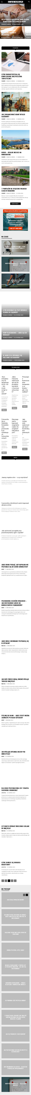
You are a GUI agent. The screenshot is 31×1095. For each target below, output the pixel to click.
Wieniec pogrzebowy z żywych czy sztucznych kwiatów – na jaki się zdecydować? (15, 966)
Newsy (3, 569)
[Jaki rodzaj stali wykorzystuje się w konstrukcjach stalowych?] (25, 416)
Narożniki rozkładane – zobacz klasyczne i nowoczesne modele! (15, 983)
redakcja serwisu (10, 81)
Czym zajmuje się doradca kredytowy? (11, 863)
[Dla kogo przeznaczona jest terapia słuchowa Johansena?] (15, 775)
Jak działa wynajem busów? (15, 900)
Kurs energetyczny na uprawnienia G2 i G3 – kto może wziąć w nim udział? (5, 385)
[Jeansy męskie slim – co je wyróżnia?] (15, 469)
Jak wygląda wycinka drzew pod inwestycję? (13, 753)
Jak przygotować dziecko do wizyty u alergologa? (15, 1051)
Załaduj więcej (14, 203)
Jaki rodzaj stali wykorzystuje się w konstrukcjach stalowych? (25, 426)
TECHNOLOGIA (16, 367)
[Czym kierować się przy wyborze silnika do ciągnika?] (15, 306)
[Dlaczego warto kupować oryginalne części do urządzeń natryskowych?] (15, 416)
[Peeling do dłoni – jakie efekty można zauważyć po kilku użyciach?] (15, 703)
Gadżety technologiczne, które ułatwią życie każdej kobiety (15, 247)
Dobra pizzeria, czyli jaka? (15, 950)
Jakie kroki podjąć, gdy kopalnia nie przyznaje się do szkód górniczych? (15, 566)
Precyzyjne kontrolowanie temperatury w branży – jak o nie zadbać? (25, 384)
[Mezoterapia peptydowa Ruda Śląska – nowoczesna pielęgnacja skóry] (15, 15)
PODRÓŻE (15, 48)
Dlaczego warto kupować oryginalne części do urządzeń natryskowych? (15, 425)
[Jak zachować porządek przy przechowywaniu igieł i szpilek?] (15, 522)
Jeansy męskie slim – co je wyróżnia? (15, 477)
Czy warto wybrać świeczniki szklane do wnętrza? (15, 827)
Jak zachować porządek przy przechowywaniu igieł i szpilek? (12, 531)
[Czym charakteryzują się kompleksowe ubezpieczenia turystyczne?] (15, 61)
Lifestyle (4, 792)
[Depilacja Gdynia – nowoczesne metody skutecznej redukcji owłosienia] (12, 32)
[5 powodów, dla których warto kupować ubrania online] (15, 494)
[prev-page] (24, 242)
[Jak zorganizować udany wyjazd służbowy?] (15, 102)
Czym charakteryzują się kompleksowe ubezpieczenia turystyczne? (12, 76)
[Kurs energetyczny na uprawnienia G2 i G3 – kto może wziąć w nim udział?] (5, 373)
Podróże (3, 81)
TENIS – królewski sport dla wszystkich (15, 281)
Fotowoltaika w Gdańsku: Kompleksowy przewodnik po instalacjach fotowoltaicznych (5, 428)
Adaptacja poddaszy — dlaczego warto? (15, 264)
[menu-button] (29, 2)
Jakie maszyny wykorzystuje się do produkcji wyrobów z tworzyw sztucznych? (15, 384)
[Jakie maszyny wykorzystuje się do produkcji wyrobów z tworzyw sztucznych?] (15, 373)
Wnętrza (3, 645)
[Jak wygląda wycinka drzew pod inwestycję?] (15, 739)
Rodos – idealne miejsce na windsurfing (11, 153)
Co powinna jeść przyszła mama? (15, 1000)
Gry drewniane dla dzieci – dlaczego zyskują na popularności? (15, 1067)
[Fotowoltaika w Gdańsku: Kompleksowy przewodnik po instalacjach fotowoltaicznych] (5, 416)
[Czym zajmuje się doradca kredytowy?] (15, 850)
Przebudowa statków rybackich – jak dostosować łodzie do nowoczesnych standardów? (14, 603)
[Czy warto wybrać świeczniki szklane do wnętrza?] (15, 813)
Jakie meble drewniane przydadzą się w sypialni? (15, 642)
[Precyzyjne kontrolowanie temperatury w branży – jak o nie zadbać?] (25, 373)
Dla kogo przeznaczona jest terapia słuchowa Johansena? (15, 789)
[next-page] (27, 242)
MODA (15, 457)
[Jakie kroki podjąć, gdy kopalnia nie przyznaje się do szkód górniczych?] (15, 552)
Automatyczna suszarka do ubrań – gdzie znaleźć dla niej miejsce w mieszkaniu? (15, 916)
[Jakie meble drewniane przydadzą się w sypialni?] (15, 628)
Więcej (4, 410)
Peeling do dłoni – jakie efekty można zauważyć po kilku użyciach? (15, 716)
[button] (2, 2)
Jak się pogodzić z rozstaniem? (15, 1034)
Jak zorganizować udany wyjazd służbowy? (13, 115)
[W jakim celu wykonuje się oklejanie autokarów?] (15, 351)
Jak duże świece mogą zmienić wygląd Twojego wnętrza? (15, 680)
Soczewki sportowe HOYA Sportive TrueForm (15, 933)
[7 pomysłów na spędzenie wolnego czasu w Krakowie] (15, 176)
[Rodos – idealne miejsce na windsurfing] (15, 140)
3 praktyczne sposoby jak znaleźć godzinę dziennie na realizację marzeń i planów (15, 1017)
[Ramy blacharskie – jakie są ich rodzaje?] (15, 328)
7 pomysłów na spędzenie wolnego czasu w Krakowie (14, 190)
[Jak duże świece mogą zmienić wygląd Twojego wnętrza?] (15, 666)
